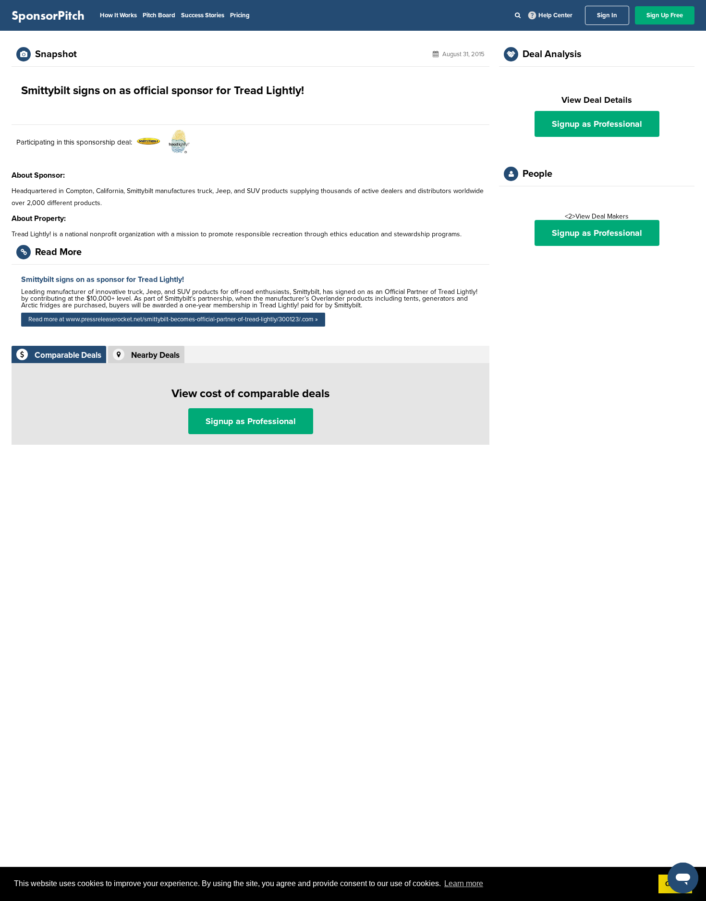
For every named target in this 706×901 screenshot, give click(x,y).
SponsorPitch (48, 15)
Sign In (607, 15)
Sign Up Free (664, 15)
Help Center (555, 15)
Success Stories (202, 15)
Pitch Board (159, 15)
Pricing (240, 15)
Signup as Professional (251, 421)
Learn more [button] (463, 883)
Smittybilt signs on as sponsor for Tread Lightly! (102, 279)
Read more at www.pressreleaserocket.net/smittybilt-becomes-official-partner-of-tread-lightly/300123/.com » (173, 319)
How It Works (118, 15)
